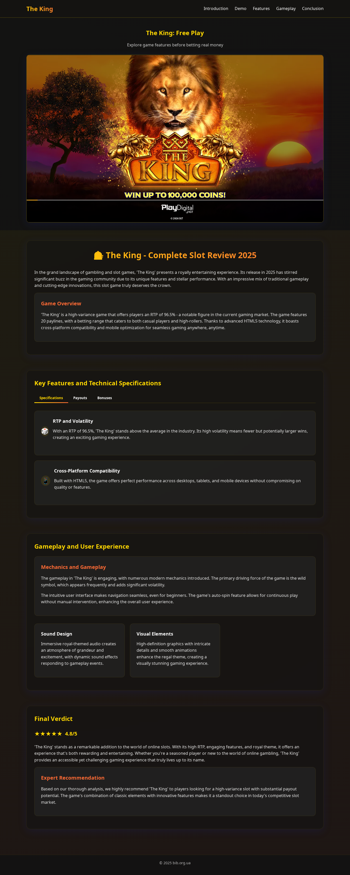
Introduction (216, 8)
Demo (240, 8)
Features (261, 8)
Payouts (80, 398)
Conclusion (313, 8)
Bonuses (104, 398)
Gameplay (286, 8)
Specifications (51, 398)
